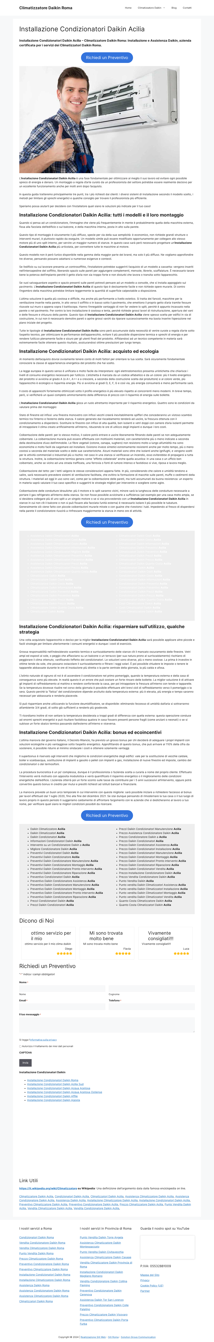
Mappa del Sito (149, 1275)
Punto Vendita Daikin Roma (36, 1253)
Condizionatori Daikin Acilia (72, 1196)
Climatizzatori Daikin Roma (36, 1301)
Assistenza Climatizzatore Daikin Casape (105, 1257)
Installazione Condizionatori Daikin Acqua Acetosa (58, 1088)
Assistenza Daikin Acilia (71, 1200)
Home (128, 7)
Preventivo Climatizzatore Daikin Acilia (43, 1204)
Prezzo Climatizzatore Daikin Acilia (141, 1204)
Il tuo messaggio (30, 1014)
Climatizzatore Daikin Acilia (36, 1196)
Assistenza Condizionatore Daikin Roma (44, 1290)
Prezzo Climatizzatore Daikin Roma (41, 1258)
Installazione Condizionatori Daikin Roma (52, 1080)
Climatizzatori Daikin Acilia (107, 1196)
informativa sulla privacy (43, 1039)
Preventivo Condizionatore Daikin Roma (44, 1264)
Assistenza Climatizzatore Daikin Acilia (149, 1196)
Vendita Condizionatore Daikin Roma (42, 1242)
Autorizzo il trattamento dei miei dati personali (47, 1046)
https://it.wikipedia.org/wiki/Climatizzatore (48, 1188)
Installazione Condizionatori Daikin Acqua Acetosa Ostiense (64, 1092)
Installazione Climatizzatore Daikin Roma (44, 1280)
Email (23, 1000)
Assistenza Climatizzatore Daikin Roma (43, 1296)
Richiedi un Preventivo (107, 57)
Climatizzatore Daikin (149, 7)
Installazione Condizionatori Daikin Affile (52, 1096)
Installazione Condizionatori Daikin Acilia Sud (55, 1084)
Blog (174, 7)
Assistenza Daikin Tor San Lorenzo (102, 1299)
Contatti (187, 7)
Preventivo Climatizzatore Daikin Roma (43, 1269)
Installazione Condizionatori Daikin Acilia (164, 1200)
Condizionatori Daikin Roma (36, 1237)
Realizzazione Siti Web (93, 1337)
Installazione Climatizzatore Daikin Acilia (112, 1200)
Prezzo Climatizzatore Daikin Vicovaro (104, 1314)
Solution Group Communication (138, 1337)
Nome (22, 994)
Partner (145, 1291)
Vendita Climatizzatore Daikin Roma (41, 1248)
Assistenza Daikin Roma (34, 1285)
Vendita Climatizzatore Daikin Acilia (50, 1208)
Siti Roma (113, 1337)
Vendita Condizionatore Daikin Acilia (96, 1208)
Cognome (114, 994)
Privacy (144, 1280)
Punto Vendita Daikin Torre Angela (101, 1237)
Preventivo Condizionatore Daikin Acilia (93, 1204)
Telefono (115, 1000)
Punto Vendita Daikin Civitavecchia (102, 1252)
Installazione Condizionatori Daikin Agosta (53, 1100)
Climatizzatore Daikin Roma (45, 7)
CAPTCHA (25, 1052)
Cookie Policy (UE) (151, 1285)
